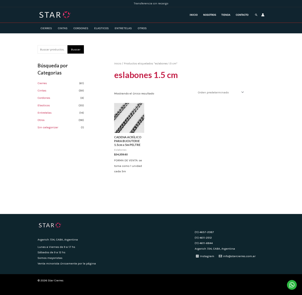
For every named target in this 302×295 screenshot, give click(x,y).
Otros (142, 28)
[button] (256, 14)
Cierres (46, 28)
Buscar (75, 49)
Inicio (194, 14)
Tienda (225, 14)
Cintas (62, 28)
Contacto (242, 14)
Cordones (80, 28)
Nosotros (209, 14)
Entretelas (123, 28)
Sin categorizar (48, 127)
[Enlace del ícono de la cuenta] (262, 14)
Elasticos (101, 28)
